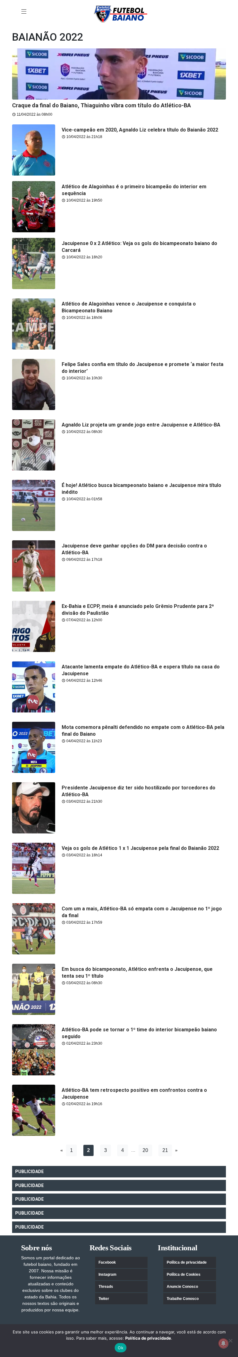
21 (165, 1150)
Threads (106, 1286)
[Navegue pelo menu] (24, 11)
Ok (120, 1347)
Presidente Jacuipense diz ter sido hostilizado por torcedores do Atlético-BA (138, 791)
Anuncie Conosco (182, 1286)
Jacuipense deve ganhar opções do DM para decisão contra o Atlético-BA (134, 549)
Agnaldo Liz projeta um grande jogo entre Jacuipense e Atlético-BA (141, 425)
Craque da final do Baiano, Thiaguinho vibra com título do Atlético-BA (101, 105)
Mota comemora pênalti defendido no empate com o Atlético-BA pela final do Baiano (143, 730)
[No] (230, 1340)
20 (145, 1150)
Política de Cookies (184, 1274)
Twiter (104, 1299)
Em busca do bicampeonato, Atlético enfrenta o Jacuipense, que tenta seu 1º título (137, 972)
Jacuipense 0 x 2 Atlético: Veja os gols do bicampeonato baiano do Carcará (139, 246)
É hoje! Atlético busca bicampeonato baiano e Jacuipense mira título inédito (141, 488)
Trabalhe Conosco (183, 1299)
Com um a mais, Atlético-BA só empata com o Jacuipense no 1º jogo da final (142, 912)
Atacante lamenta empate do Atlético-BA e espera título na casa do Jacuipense (141, 670)
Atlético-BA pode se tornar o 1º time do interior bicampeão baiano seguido (139, 1033)
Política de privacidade (187, 1262)
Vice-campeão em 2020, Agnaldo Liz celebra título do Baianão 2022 (140, 130)
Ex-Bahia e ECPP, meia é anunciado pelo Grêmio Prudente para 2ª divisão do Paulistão (138, 609)
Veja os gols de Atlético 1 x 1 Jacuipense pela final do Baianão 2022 (140, 848)
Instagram (108, 1274)
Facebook (107, 1262)
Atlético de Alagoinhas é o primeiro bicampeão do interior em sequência (134, 190)
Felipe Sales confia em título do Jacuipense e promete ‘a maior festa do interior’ (142, 367)
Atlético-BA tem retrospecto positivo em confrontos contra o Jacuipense (134, 1093)
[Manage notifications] (223, 1343)
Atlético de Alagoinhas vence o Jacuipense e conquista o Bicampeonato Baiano (129, 307)
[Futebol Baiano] (120, 13)
